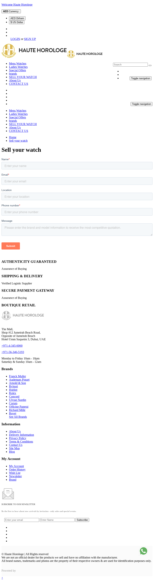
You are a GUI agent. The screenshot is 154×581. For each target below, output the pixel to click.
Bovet (12, 413)
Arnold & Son (17, 383)
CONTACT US (18, 83)
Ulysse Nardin (17, 399)
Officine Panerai (18, 406)
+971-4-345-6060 (12, 345)
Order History (17, 469)
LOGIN (15, 39)
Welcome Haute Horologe (17, 4)
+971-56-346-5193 (13, 352)
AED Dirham (17, 18)
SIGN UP (30, 39)
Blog (12, 451)
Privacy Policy (17, 438)
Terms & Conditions (21, 441)
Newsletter (15, 476)
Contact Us (15, 444)
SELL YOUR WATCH (23, 77)
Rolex (12, 393)
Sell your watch (18, 140)
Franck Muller (17, 376)
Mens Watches (17, 63)
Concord (14, 396)
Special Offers (17, 70)
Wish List (14, 472)
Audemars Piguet (19, 379)
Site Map (14, 448)
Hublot (13, 389)
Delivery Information (21, 434)
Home (12, 137)
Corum (13, 403)
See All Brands (18, 416)
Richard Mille (17, 410)
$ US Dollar (17, 22)
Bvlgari (13, 386)
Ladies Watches (18, 66)
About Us (15, 80)
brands (13, 73)
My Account (16, 466)
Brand (12, 479)
